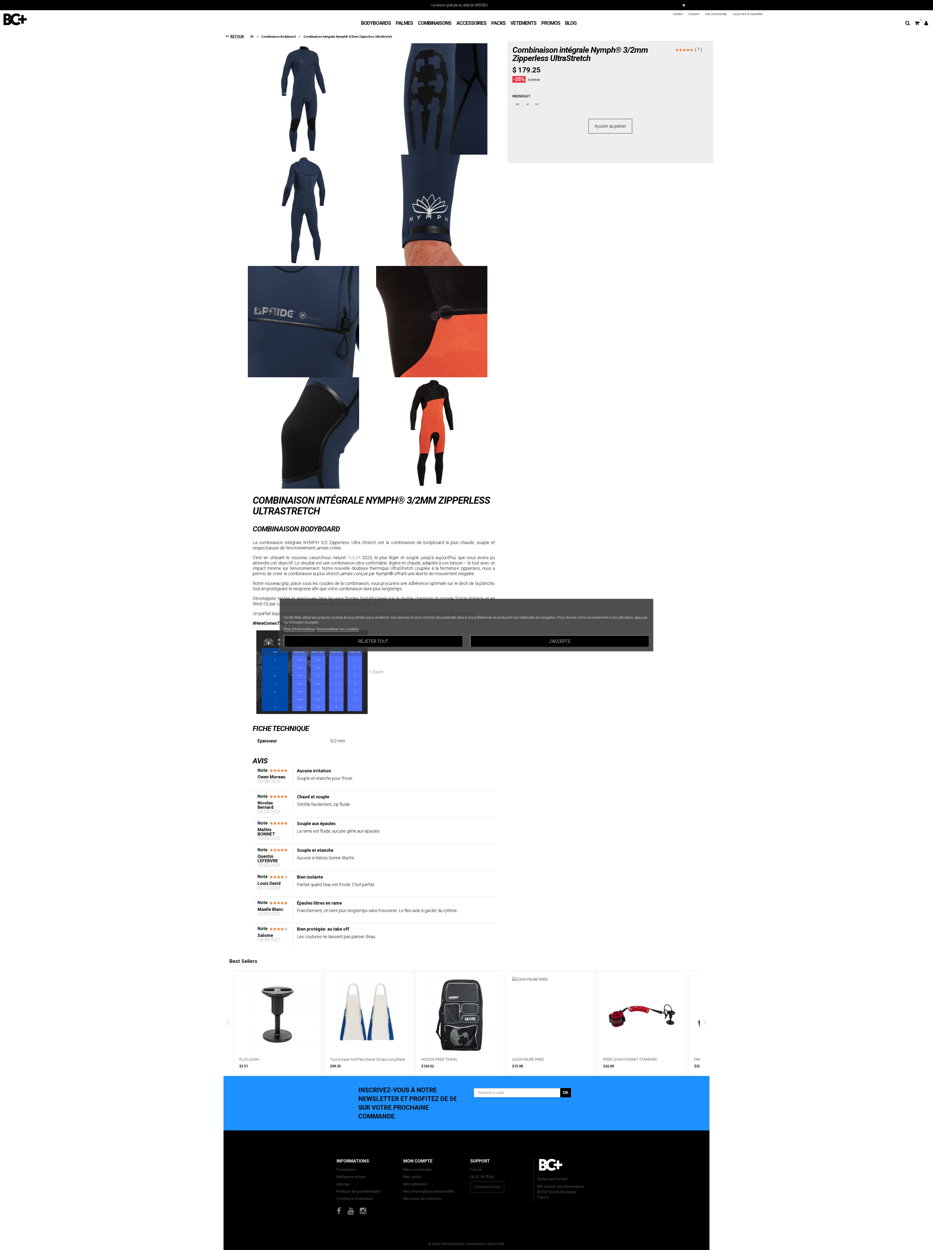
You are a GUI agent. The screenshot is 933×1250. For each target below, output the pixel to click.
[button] (228, 1023)
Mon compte (417, 1160)
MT (537, 104)
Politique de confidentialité (358, 1191)
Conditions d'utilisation (355, 1199)
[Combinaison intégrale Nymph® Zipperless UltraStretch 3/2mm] (431, 321)
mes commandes (716, 14)
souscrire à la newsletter (748, 14)
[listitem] (277, 1023)
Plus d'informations (299, 629)
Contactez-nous (487, 1187)
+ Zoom (375, 671)
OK (566, 1093)
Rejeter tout (373, 641)
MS (517, 104)
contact (678, 14)
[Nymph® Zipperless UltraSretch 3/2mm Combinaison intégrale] (303, 99)
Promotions (346, 1169)
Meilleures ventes (351, 1177)
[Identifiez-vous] (926, 23)
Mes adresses (415, 1184)
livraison (694, 14)
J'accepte (559, 641)
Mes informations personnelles (428, 1191)
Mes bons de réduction (422, 1199)
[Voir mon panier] (917, 23)
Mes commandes (417, 1169)
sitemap (343, 1184)
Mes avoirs (412, 1177)
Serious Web (496, 1244)
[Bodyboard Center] (15, 19)
